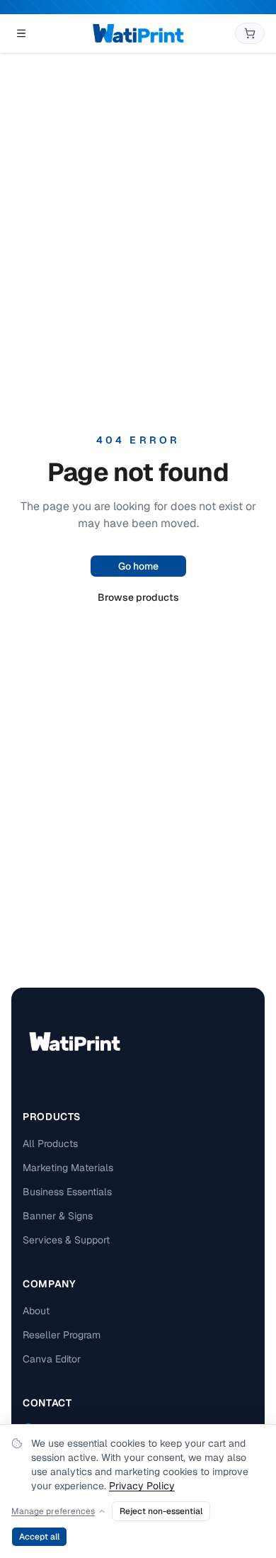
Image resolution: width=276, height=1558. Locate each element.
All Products (50, 1143)
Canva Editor (52, 1359)
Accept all (39, 1536)
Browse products (138, 597)
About (36, 1310)
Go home (138, 566)
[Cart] (250, 33)
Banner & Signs (58, 1215)
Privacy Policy (142, 1485)
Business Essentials (67, 1191)
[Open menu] (21, 33)
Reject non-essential (161, 1511)
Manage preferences (53, 1511)
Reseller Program (61, 1334)
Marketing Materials (68, 1167)
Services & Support (66, 1240)
